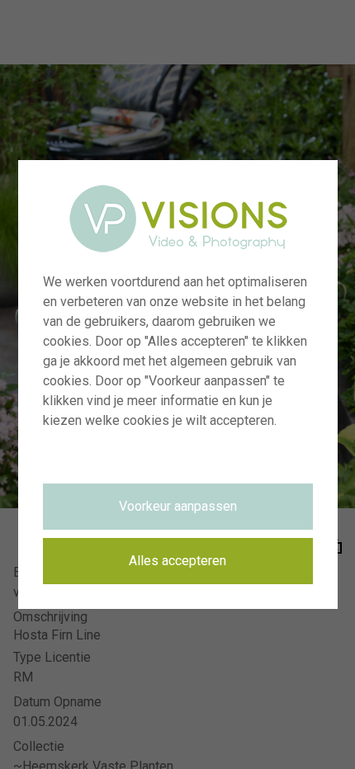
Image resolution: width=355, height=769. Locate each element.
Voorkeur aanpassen (178, 506)
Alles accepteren (177, 560)
